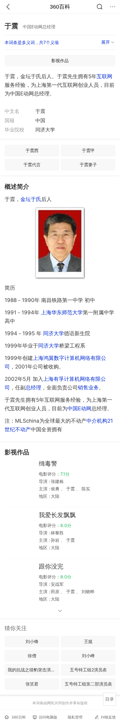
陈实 (85, 488)
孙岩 (56, 540)
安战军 (57, 584)
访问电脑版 (48, 717)
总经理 (33, 387)
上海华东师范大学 (62, 312)
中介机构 (96, 421)
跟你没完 (51, 566)
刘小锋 (32, 641)
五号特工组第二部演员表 (88, 683)
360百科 (60, 7)
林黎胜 (57, 532)
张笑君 (32, 683)
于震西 (32, 150)
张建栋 (57, 481)
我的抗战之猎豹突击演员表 (33, 669)
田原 (56, 591)
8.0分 (65, 525)
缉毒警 (48, 463)
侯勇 (56, 488)
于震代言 (32, 164)
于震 (70, 488)
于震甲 (88, 150)
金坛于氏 (30, 199)
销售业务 (88, 387)
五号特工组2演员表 (88, 669)
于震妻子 (88, 164)
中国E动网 (79, 408)
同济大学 (53, 333)
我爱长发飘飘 (57, 515)
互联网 (104, 76)
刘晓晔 (87, 591)
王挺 (88, 641)
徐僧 (32, 655)
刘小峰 (88, 655)
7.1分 (65, 474)
